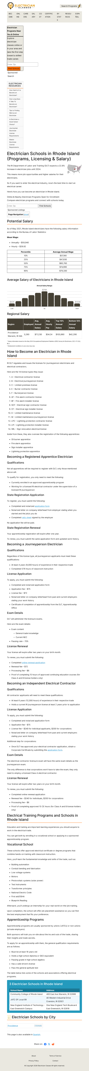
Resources (68, 15)
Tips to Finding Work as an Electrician (14, 113)
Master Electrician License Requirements (14, 143)
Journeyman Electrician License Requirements (14, 132)
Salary (33, 15)
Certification (49, 15)
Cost (40, 15)
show (26, 214)
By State (59, 17)
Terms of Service (55, 1056)
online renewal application (33, 662)
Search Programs (69, 6)
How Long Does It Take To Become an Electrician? (14, 102)
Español (77, 15)
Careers (26, 15)
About (34, 1056)
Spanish (36, 1034)
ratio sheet (26, 517)
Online (18, 15)
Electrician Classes (44, 1066)
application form (42, 506)
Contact (55, 1061)
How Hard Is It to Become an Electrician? (15, 92)
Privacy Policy (34, 1061)
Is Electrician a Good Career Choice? (14, 121)
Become (11, 15)
